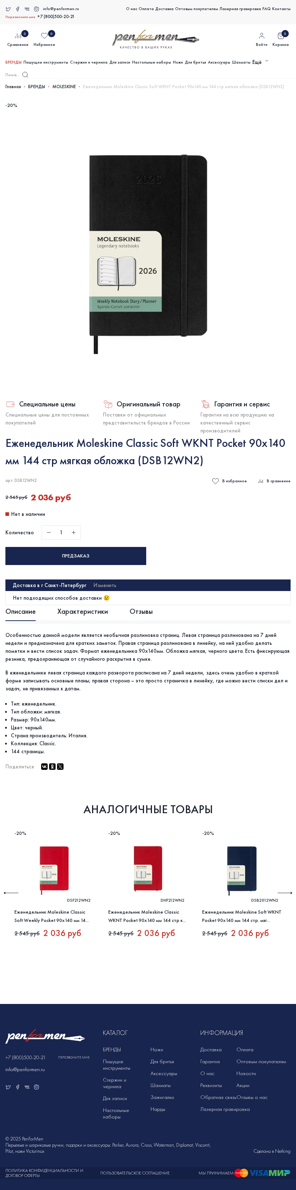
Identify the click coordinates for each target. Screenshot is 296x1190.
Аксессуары (219, 62)
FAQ (266, 8)
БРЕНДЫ (13, 62)
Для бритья (195, 62)
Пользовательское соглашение (135, 1173)
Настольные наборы (151, 62)
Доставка (164, 8)
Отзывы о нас (251, 1097)
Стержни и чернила (89, 62)
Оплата (146, 8)
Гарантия (210, 1061)
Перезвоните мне (20, 17)
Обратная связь (218, 1097)
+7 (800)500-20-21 (56, 17)
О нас (131, 8)
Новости (246, 1073)
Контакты (281, 8)
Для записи (119, 62)
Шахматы (241, 62)
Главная (13, 87)
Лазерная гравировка (240, 8)
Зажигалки (162, 1097)
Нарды (158, 1109)
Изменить (104, 585)
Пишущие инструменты (45, 62)
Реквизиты (211, 1085)
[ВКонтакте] (44, 766)
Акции (242, 1085)
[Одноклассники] (52, 766)
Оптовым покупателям (196, 8)
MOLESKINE (64, 87)
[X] (60, 766)
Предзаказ (76, 556)
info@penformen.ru (61, 8)
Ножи (178, 62)
